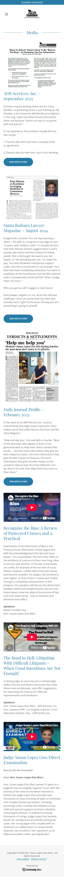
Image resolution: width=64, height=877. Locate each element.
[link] (32, 14)
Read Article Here (18, 162)
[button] (8, 14)
